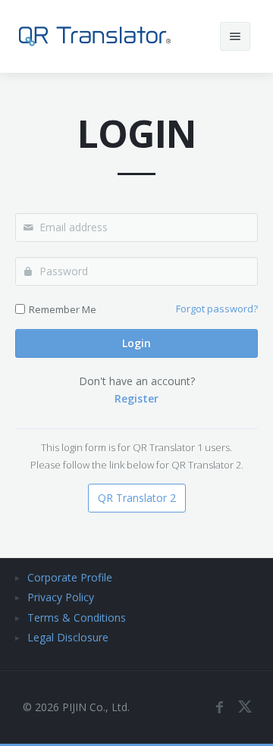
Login (136, 343)
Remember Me (62, 309)
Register (136, 398)
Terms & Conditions (76, 617)
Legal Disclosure (67, 637)
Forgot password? (217, 308)
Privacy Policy (60, 597)
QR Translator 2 (137, 498)
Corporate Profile (69, 577)
